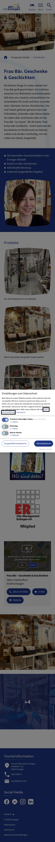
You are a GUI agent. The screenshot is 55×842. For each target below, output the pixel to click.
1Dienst (14, 422)
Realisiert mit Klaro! (46, 449)
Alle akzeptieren (43, 443)
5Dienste (14, 435)
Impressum (20, 412)
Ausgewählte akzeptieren (15, 443)
